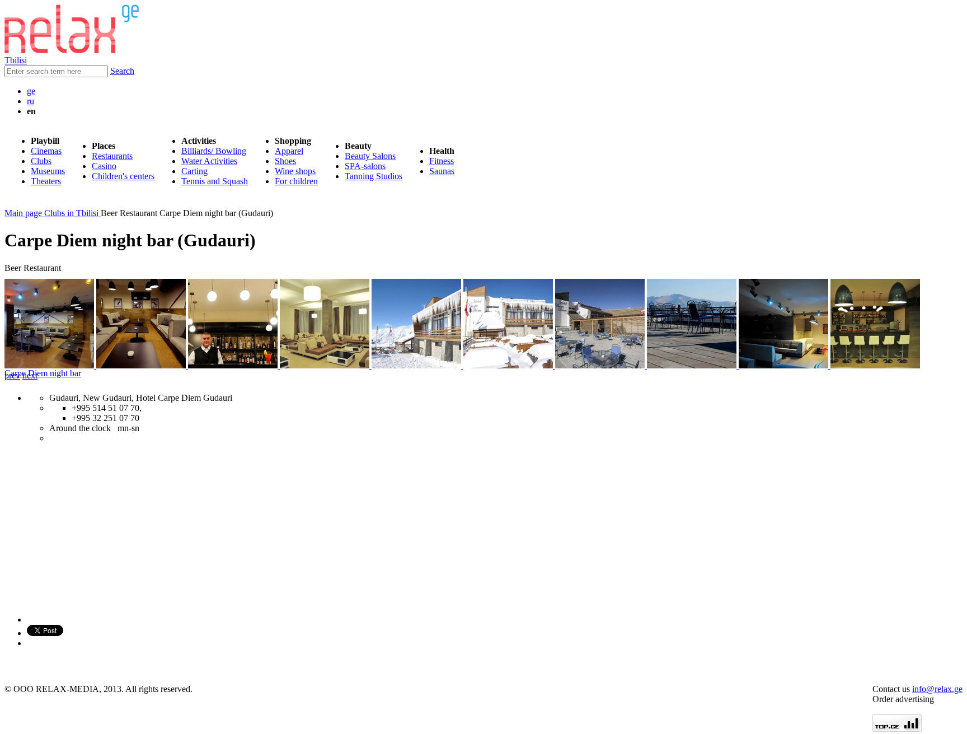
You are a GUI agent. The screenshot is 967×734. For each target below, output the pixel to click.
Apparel (289, 151)
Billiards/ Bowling (213, 151)
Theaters (46, 181)
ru (30, 101)
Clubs (41, 161)
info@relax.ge (937, 689)
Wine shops (295, 171)
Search (122, 71)
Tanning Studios (373, 176)
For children (296, 181)
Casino (104, 166)
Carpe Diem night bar (42, 373)
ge (31, 91)
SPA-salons (365, 166)
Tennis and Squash (214, 181)
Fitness (441, 161)
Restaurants (112, 156)
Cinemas (46, 151)
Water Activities (209, 161)
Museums (48, 171)
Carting (194, 171)
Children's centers (123, 176)
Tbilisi (15, 60)
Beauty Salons (370, 156)
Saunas (441, 171)
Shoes (285, 161)
